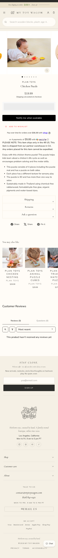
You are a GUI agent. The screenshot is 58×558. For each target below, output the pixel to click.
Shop (6, 457)
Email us (30, 509)
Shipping (19, 97)
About (6, 475)
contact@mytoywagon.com (29, 492)
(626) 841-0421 (29, 497)
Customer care (10, 466)
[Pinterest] (25, 444)
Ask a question (29, 214)
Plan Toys (29, 82)
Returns (29, 206)
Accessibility (39, 548)
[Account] (48, 12)
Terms (26, 548)
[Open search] (5, 329)
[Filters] (12, 329)
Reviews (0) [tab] (16, 320)
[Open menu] (4, 12)
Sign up (29, 388)
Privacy (15, 548)
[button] (29, 139)
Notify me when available (29, 118)
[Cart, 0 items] (54, 12)
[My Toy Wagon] (29, 412)
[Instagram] (19, 444)
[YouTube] (32, 444)
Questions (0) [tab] (42, 320)
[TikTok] (38, 444)
